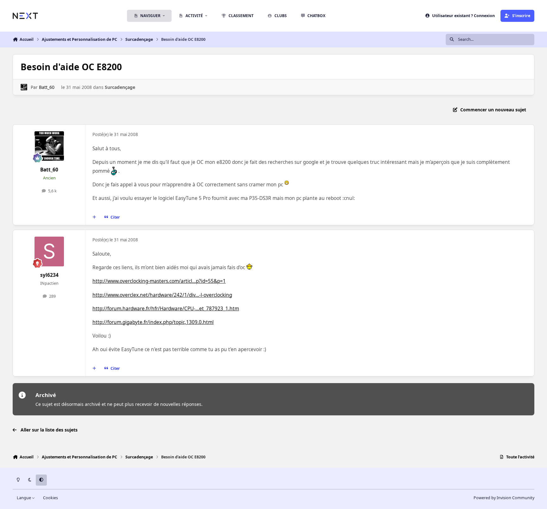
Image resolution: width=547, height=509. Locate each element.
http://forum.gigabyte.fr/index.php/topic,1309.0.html (153, 322)
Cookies (50, 497)
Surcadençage (120, 87)
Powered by (504, 497)
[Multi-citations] (94, 217)
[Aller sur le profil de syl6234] (49, 251)
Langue (24, 497)
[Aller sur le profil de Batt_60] (24, 87)
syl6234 (49, 275)
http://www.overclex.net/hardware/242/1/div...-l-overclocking (162, 295)
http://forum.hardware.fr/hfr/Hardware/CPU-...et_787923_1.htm (165, 308)
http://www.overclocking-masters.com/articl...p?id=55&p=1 (159, 281)
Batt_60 (46, 87)
